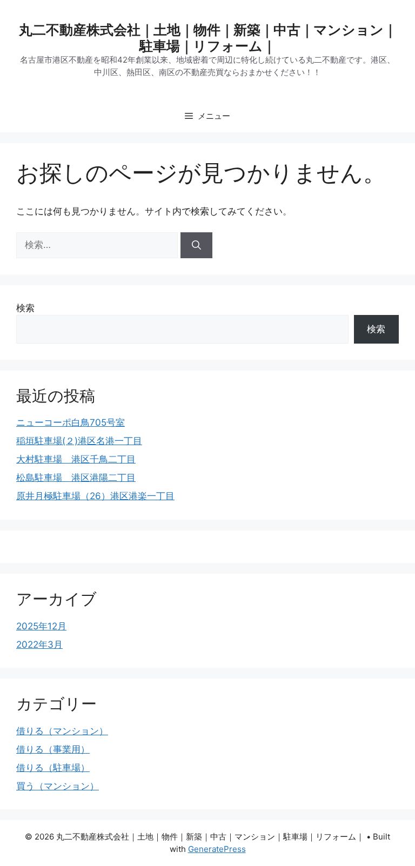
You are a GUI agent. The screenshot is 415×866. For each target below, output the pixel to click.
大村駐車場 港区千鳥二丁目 (76, 459)
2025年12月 (41, 626)
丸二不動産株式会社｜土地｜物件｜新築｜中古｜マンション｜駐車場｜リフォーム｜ (208, 38)
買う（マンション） (57, 786)
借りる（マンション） (62, 731)
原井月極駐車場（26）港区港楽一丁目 (95, 496)
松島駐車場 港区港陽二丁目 (76, 477)
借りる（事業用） (53, 749)
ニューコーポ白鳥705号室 (70, 422)
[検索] (196, 245)
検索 (25, 308)
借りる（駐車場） (53, 767)
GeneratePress (217, 849)
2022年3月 (39, 644)
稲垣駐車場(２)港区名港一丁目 (79, 440)
